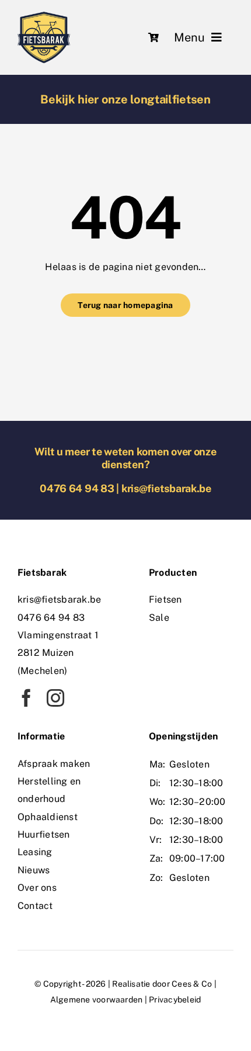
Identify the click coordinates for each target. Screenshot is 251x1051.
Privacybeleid (175, 999)
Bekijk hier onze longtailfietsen (125, 99)
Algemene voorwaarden (96, 999)
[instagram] (55, 698)
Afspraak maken (54, 763)
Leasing (35, 852)
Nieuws (34, 870)
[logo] (44, 16)
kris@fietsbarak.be (166, 488)
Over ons (37, 887)
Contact (35, 905)
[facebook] (26, 698)
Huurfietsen (44, 834)
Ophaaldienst (48, 816)
